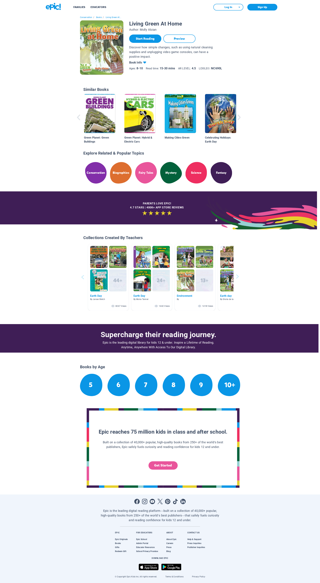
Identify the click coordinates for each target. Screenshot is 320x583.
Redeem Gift (120, 551)
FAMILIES (79, 7)
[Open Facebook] (137, 501)
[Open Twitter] (160, 501)
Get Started (163, 465)
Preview (179, 39)
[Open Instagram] (144, 501)
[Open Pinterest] (167, 501)
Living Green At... (113, 17)
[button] (108, 277)
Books (99, 17)
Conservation (86, 17)
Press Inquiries (194, 543)
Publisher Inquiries (196, 547)
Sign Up (262, 7)
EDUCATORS (98, 7)
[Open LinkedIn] (183, 501)
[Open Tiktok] (175, 501)
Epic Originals (121, 539)
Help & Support (194, 539)
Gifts (117, 547)
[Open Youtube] (152, 501)
